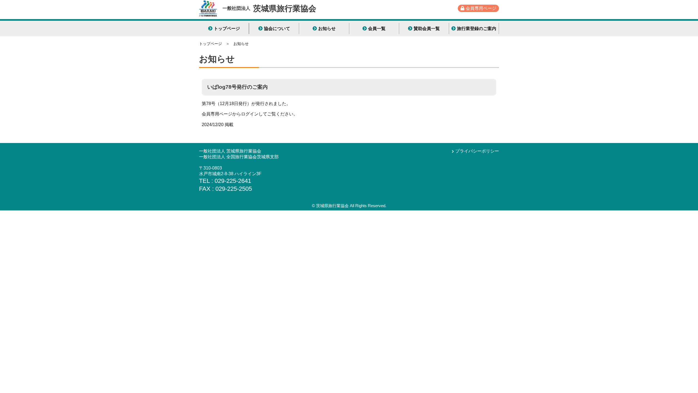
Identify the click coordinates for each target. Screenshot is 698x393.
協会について (277, 28)
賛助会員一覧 (427, 28)
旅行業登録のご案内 (476, 28)
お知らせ (327, 28)
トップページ (227, 28)
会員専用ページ (481, 8)
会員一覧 (377, 28)
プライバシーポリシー (477, 151)
